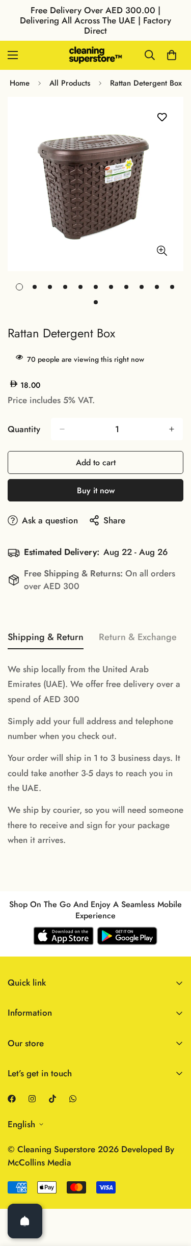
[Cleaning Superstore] (96, 55)
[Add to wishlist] (161, 117)
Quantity (24, 429)
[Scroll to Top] (172, 1192)
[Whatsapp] (73, 1099)
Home (20, 83)
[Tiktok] (52, 1099)
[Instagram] (32, 1099)
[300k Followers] (12, 1099)
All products (69, 83)
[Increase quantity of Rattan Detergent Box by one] (171, 429)
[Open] (25, 1221)
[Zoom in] (161, 250)
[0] (171, 55)
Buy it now (96, 490)
